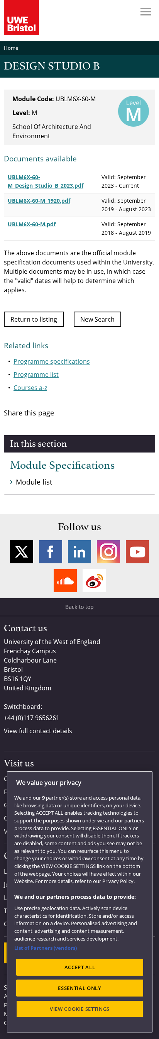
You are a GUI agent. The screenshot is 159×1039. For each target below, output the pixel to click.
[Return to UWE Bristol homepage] (21, 17)
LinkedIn (79, 551)
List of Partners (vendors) (45, 947)
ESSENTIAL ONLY (79, 988)
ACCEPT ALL (79, 967)
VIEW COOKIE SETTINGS (80, 1008)
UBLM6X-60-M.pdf (32, 224)
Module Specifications (62, 465)
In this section (38, 444)
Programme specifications (52, 361)
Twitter (21, 551)
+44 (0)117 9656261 (31, 718)
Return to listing (33, 319)
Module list (34, 481)
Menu (146, 11)
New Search (97, 319)
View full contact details (38, 731)
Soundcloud (65, 580)
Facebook (50, 551)
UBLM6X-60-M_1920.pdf (39, 200)
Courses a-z (30, 387)
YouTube (137, 551)
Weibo (94, 580)
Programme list (36, 374)
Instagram (108, 551)
